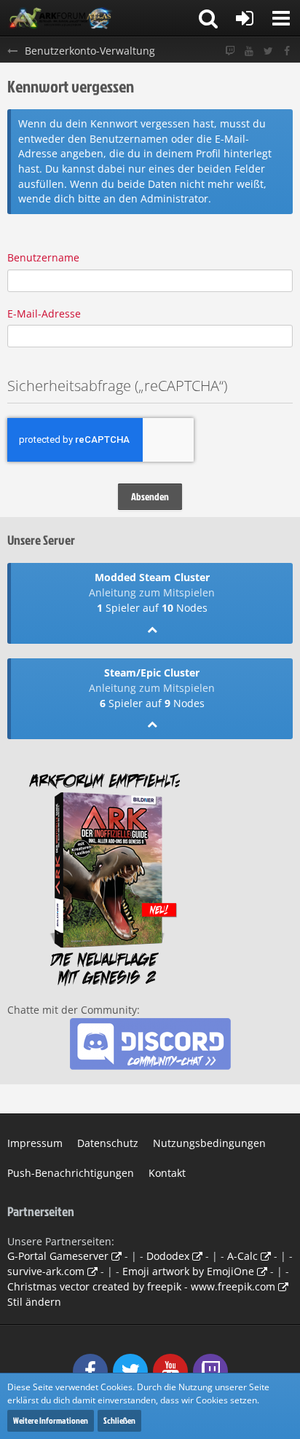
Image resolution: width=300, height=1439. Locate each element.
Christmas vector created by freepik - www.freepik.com (141, 1286)
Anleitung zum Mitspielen (152, 592)
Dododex (167, 1256)
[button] (281, 18)
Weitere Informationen (50, 1420)
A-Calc (242, 1256)
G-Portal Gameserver (57, 1256)
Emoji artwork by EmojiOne (188, 1271)
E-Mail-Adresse (44, 313)
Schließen (119, 1420)
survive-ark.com (45, 1271)
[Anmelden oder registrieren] (244, 18)
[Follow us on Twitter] (268, 51)
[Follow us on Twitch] (230, 51)
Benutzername (43, 257)
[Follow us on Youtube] (249, 51)
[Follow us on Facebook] (287, 51)
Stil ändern (34, 1302)
